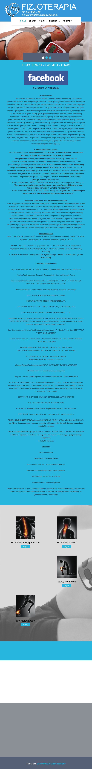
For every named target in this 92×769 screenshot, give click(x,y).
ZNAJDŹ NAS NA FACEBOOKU (46, 88)
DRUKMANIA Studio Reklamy (51, 764)
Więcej (25, 546)
